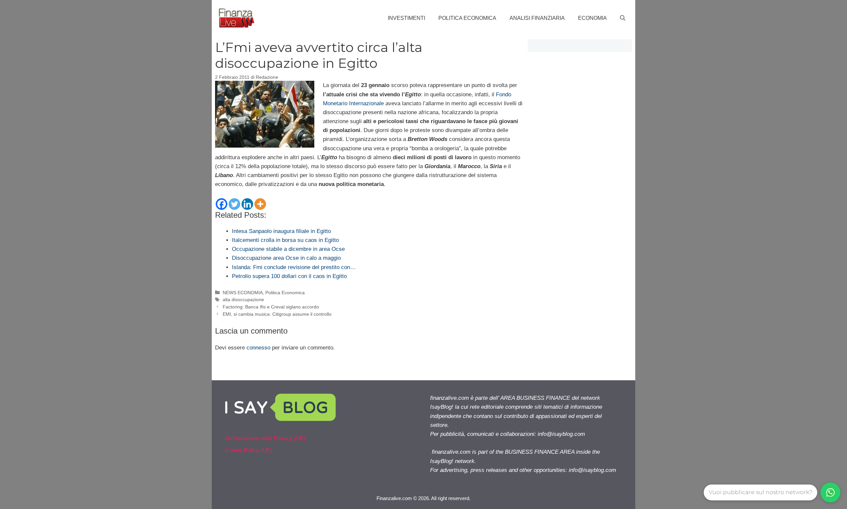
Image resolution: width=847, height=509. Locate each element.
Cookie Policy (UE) (248, 450)
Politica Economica (467, 18)
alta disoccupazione (243, 299)
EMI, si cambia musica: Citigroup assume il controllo (277, 314)
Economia (592, 18)
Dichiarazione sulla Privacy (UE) (265, 438)
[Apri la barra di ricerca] (622, 18)
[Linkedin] (247, 204)
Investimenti (406, 18)
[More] (260, 204)
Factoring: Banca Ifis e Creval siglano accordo (271, 306)
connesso (258, 348)
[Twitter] (234, 204)
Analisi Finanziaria (537, 18)
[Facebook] (221, 204)
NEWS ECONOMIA (243, 292)
